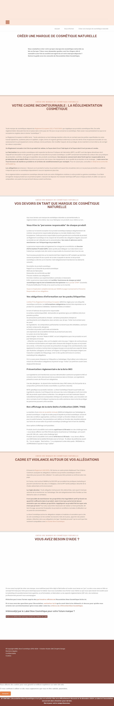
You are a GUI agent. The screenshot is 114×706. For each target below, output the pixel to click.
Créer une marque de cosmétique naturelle (93, 29)
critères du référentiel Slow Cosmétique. (67, 606)
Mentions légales (11, 651)
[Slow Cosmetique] (57, 9)
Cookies (8, 656)
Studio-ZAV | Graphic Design (55, 649)
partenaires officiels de (46, 599)
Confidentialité (11, 653)
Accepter (5, 693)
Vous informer (69, 29)
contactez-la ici (50, 603)
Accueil (57, 29)
